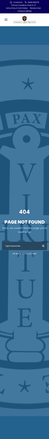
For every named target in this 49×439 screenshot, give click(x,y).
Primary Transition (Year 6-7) (23, 5)
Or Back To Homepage (24, 253)
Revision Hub (35, 8)
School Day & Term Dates (17, 8)
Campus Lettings (25, 11)
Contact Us (18, 2)
